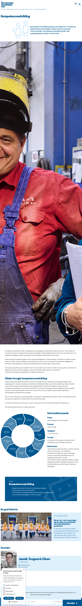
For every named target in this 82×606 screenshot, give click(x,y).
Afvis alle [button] (19, 598)
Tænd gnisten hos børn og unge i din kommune (20, 9)
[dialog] (14, 586)
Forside (3, 9)
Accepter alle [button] (9, 598)
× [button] (23, 569)
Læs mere (12, 581)
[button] (79, 4)
